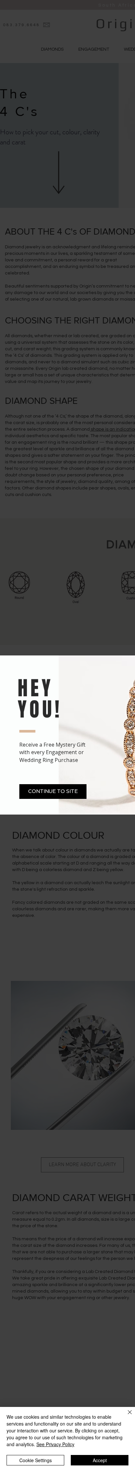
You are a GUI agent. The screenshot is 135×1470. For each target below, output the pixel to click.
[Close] (126, 1416)
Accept (100, 1460)
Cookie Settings (35, 1460)
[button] (53, 791)
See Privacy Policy (55, 1444)
